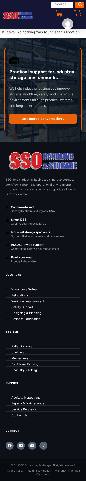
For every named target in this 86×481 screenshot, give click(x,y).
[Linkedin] (21, 446)
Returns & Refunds (39, 470)
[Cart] (59, 13)
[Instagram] (43, 446)
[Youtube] (32, 446)
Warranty (60, 470)
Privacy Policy (15, 470)
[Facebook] (10, 446)
